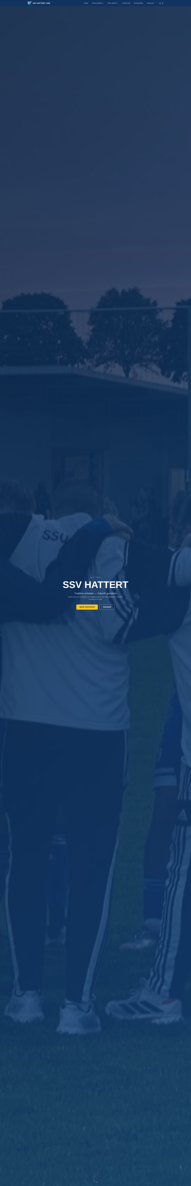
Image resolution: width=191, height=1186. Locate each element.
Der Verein (112, 3)
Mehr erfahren (87, 607)
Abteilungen (97, 3)
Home (86, 3)
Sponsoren (138, 3)
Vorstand (126, 3)
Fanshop (150, 3)
